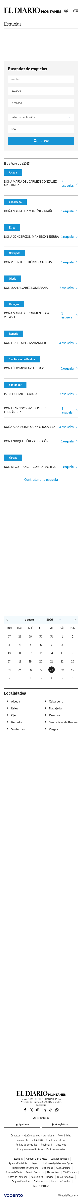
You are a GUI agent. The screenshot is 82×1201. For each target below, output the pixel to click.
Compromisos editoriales (30, 1149)
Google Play (61, 1124)
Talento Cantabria (35, 1172)
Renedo (13, 334)
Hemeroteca (53, 1172)
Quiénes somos (32, 1135)
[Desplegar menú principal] (75, 10)
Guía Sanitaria (63, 1167)
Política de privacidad (26, 1144)
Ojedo (12, 278)
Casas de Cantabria (17, 1176)
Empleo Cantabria (21, 1181)
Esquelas (12, 24)
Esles (12, 227)
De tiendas (47, 1167)
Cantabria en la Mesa (36, 1158)
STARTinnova (70, 1172)
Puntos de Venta (14, 1172)
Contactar (16, 1135)
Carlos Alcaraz (41, 1181)
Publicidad (46, 1144)
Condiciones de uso (56, 1140)
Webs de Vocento (67, 1195)
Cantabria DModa (60, 1158)
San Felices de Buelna (22, 359)
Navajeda (14, 253)
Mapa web (61, 1144)
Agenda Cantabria (18, 1163)
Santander (15, 385)
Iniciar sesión (66, 10)
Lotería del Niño (41, 1186)
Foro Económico (65, 1176)
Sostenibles (37, 1176)
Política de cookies (55, 1149)
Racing (50, 1176)
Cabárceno (15, 202)
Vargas (13, 457)
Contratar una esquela (41, 479)
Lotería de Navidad (60, 1181)
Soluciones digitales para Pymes (57, 1163)
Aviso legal (48, 1135)
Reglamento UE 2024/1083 (29, 1140)
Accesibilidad (64, 1135)
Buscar (44, 141)
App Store (24, 1124)
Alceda (13, 172)
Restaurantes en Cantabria (25, 1167)
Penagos (14, 304)
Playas (34, 1163)
